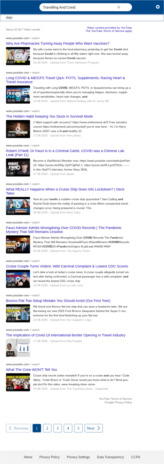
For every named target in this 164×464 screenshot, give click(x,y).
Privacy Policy (49, 457)
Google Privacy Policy (118, 402)
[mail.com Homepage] (18, 7)
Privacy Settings (78, 457)
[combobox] (85, 7)
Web (9, 18)
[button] (118, 7)
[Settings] (158, 7)
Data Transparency (110, 457)
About (28, 457)
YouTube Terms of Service (115, 398)
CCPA (135, 457)
